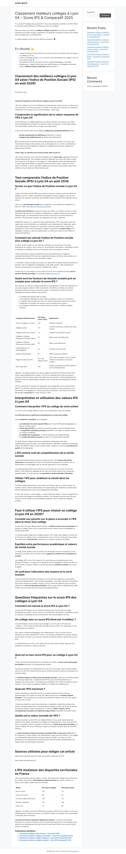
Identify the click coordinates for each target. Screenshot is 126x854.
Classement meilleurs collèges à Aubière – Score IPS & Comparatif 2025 (45, 840)
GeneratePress (74, 851)
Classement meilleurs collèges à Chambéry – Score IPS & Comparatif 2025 (46, 836)
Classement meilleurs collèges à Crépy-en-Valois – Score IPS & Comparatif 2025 (98, 49)
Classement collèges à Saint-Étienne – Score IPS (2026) (39, 833)
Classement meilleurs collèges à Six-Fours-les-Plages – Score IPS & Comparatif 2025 (98, 35)
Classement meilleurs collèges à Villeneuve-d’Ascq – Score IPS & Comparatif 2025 (98, 42)
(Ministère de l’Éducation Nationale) (38, 206)
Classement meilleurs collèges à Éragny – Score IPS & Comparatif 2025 (98, 57)
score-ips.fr (21, 3)
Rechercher (91, 12)
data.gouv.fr (55, 273)
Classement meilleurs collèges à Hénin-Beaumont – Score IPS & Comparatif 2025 (98, 64)
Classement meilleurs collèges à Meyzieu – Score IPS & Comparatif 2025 (45, 838)
